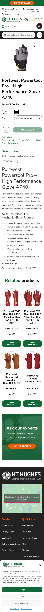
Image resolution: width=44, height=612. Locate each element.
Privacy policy (8, 531)
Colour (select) (5, 112)
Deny (22, 596)
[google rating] (33, 19)
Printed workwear (30, 538)
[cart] (39, 26)
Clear (16, 123)
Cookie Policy (14, 609)
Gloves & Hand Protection (23, 140)
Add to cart (27, 130)
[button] (40, 565)
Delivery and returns (11, 544)
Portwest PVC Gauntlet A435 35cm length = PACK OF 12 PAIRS (11, 317)
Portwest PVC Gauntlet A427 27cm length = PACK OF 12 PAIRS (32, 317)
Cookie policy (7, 538)
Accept (22, 589)
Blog (24, 544)
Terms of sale (8, 550)
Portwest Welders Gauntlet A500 (32, 378)
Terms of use (7, 525)
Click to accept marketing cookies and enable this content (22, 498)
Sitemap (25, 550)
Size (3, 118)
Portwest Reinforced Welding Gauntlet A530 (11, 379)
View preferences (22, 603)
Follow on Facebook (31, 556)
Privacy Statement (26, 609)
